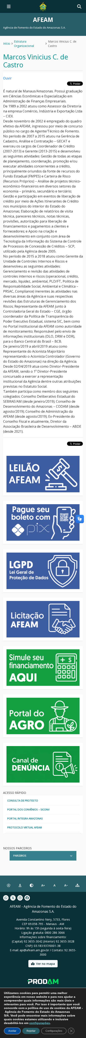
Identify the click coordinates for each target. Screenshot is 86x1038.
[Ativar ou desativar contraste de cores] (31, 885)
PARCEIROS (19, 855)
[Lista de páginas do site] (77, 885)
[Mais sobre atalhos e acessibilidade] (8, 885)
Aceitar (12, 1030)
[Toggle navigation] (8, 6)
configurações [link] (39, 1023)
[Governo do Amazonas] (43, 6)
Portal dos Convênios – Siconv (28, 809)
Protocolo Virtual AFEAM (24, 827)
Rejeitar (31, 1030)
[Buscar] (79, 6)
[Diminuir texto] (66, 885)
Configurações (54, 1030)
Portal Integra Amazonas (25, 818)
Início (6, 43)
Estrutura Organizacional (24, 43)
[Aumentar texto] (43, 885)
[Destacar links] (20, 885)
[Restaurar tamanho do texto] (54, 885)
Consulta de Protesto (22, 800)
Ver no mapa (45, 964)
